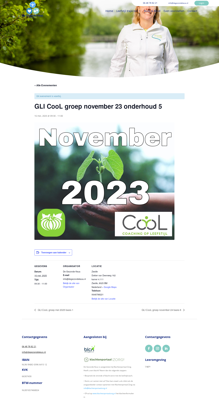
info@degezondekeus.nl (34, 352)
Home (109, 11)
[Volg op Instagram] (157, 348)
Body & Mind (152, 11)
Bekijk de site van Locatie (103, 298)
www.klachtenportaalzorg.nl (104, 393)
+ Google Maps (109, 287)
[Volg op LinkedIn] (166, 348)
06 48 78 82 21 (29, 346)
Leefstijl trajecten (127, 11)
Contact (192, 11)
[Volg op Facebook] (149, 348)
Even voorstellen (174, 11)
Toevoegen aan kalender (53, 252)
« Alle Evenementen (45, 85)
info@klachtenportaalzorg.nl (95, 388)
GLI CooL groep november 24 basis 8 (162, 310)
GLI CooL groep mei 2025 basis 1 (55, 310)
